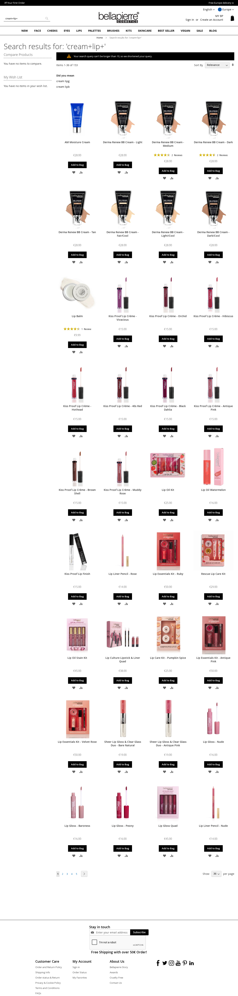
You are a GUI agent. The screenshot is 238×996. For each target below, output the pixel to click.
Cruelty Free (116, 977)
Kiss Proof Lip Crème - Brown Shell (77, 491)
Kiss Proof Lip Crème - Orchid (168, 316)
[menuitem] (24, 30)
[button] (225, 10)
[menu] (119, 30)
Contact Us (116, 982)
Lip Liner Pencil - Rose (123, 574)
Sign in (76, 967)
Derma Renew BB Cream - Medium (168, 143)
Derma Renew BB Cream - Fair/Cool (123, 233)
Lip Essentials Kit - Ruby (168, 574)
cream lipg (63, 81)
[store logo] (119, 17)
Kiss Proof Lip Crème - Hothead (77, 407)
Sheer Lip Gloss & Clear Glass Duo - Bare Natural (122, 743)
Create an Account (211, 19)
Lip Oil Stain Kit (77, 658)
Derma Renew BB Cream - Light (122, 142)
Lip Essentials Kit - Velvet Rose (77, 742)
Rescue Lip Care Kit (213, 574)
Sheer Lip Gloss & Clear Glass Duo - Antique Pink (168, 743)
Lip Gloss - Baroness (77, 825)
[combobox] (27, 18)
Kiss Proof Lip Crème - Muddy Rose (122, 491)
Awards (114, 972)
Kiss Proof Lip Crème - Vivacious (123, 317)
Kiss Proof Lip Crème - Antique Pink (213, 407)
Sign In (190, 19)
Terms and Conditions (47, 988)
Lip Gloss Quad (168, 825)
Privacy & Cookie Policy (48, 982)
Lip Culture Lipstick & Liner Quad (122, 659)
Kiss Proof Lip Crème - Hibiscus (213, 316)
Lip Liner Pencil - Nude (213, 825)
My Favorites (80, 977)
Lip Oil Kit (168, 490)
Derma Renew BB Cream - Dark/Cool (213, 233)
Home (100, 37)
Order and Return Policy (48, 967)
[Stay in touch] (113, 932)
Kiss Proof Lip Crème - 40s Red (122, 406)
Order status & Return (47, 977)
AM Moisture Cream (77, 142)
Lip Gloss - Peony (123, 825)
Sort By (198, 65)
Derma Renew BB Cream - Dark (213, 142)
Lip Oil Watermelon (213, 490)
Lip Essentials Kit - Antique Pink (213, 659)
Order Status (80, 972)
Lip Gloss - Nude (213, 742)
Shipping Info (42, 972)
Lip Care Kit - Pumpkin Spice (168, 658)
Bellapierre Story (119, 967)
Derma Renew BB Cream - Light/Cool (168, 233)
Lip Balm (77, 316)
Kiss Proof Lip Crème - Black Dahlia (168, 407)
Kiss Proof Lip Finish (77, 574)
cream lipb (63, 86)
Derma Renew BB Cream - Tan (77, 232)
